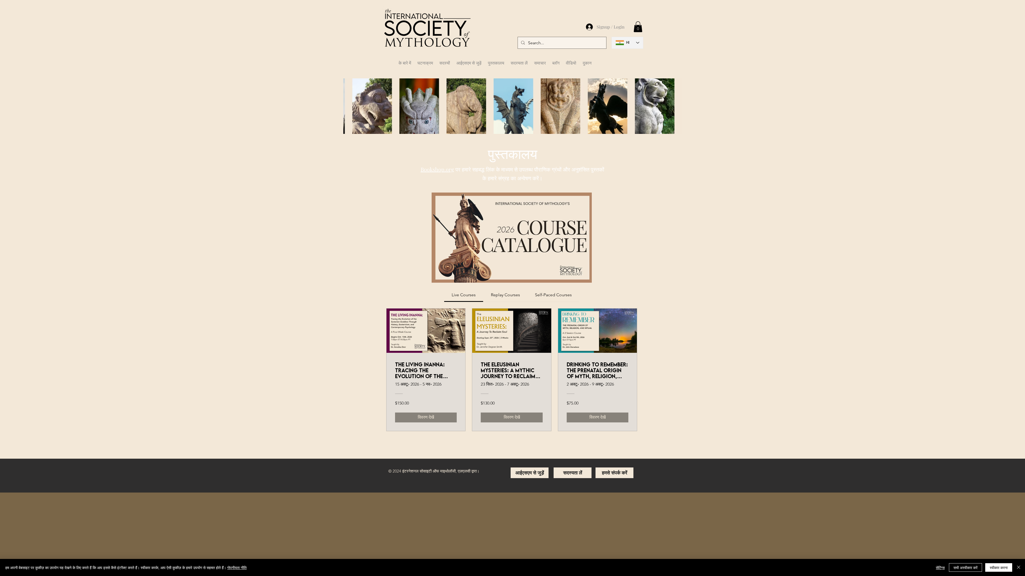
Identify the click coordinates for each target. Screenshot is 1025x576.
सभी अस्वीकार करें (965, 567)
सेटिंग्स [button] (940, 567)
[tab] (463, 295)
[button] (444, 60)
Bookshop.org (437, 169)
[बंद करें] (1018, 567)
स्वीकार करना (999, 567)
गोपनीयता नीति (237, 567)
